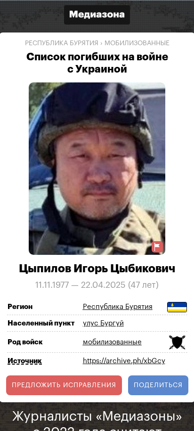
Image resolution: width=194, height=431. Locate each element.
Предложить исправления (64, 385)
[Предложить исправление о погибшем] (157, 246)
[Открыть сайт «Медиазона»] (97, 16)
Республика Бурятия (61, 43)
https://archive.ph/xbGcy (124, 361)
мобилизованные (137, 43)
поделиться (158, 385)
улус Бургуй (103, 323)
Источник (25, 360)
